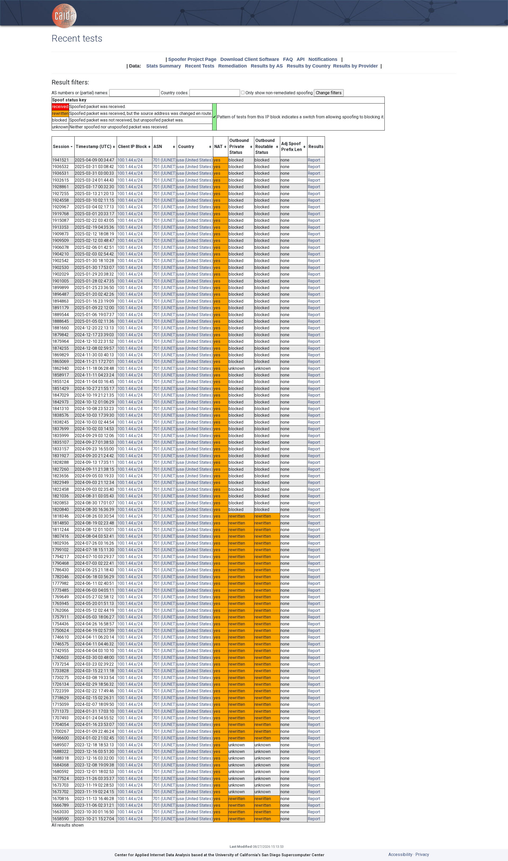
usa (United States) (195, 160)
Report (314, 160)
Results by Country (308, 66)
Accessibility (400, 854)
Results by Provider (355, 66)
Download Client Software (249, 59)
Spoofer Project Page (192, 59)
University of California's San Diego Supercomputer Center (269, 855)
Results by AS (267, 66)
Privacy (422, 854)
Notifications (323, 59)
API (301, 59)
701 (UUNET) (164, 160)
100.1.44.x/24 (130, 160)
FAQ (288, 59)
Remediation (232, 66)
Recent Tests (199, 66)
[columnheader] (63, 147)
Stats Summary (163, 66)
